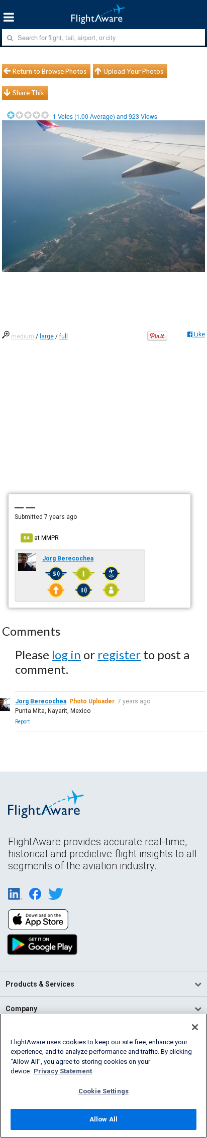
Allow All (103, 1119)
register (119, 654)
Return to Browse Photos (49, 71)
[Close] (195, 1027)
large (47, 336)
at (41, 537)
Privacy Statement (63, 1071)
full (63, 336)
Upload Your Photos (133, 71)
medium (22, 336)
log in (66, 654)
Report (22, 721)
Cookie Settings (103, 1091)
